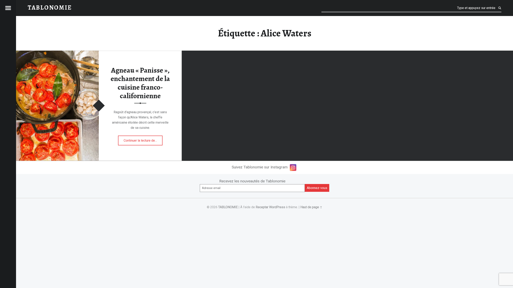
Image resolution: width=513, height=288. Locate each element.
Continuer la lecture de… (143, 139)
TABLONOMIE (228, 207)
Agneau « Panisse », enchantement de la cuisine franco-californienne (140, 83)
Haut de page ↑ (311, 207)
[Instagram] (293, 167)
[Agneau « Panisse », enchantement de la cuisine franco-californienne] (57, 53)
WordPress (277, 207)
